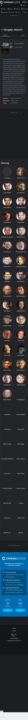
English (14, 628)
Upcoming (5, 12)
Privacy (15, 634)
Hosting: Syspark (14, 638)
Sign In (24, 5)
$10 (20, 605)
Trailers (12, 12)
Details (5, 35)
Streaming (25, 9)
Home (4, 9)
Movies (10, 9)
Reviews (23, 35)
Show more (20, 585)
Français (14, 630)
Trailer (14, 35)
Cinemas (18, 9)
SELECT (8, 610)
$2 (7, 605)
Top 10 (18, 12)
